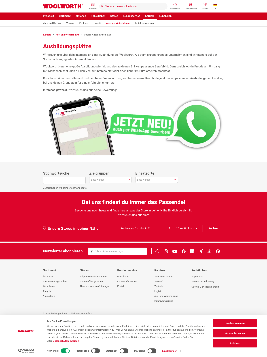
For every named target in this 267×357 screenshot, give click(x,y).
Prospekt (93, 8)
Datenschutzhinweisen (66, 341)
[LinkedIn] (192, 251)
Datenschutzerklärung (202, 281)
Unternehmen (191, 8)
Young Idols (49, 296)
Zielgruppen (99, 173)
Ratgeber (47, 291)
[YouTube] (174, 251)
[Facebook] (184, 251)
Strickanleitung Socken (55, 281)
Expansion (165, 15)
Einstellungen (169, 351)
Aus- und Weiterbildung (118, 23)
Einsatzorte (144, 173)
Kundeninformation (127, 281)
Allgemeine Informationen (93, 276)
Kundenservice (131, 15)
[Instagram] (166, 251)
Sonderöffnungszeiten (91, 281)
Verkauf (70, 23)
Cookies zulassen (235, 323)
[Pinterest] (218, 251)
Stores (114, 15)
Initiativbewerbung (144, 23)
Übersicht (48, 276)
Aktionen (81, 15)
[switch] (95, 350)
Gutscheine (49, 286)
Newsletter (175, 8)
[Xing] (201, 251)
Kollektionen (98, 15)
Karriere (149, 15)
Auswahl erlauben (235, 333)
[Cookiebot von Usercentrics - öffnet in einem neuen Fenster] (26, 351)
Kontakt (205, 8)
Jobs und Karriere (52, 23)
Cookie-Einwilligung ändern (205, 286)
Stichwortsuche (56, 173)
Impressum (197, 276)
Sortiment (65, 15)
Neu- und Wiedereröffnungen (94, 286)
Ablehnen (235, 343)
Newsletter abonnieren (63, 251)
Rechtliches (199, 270)
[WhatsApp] (157, 251)
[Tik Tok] (209, 251)
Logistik (97, 23)
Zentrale (83, 23)
